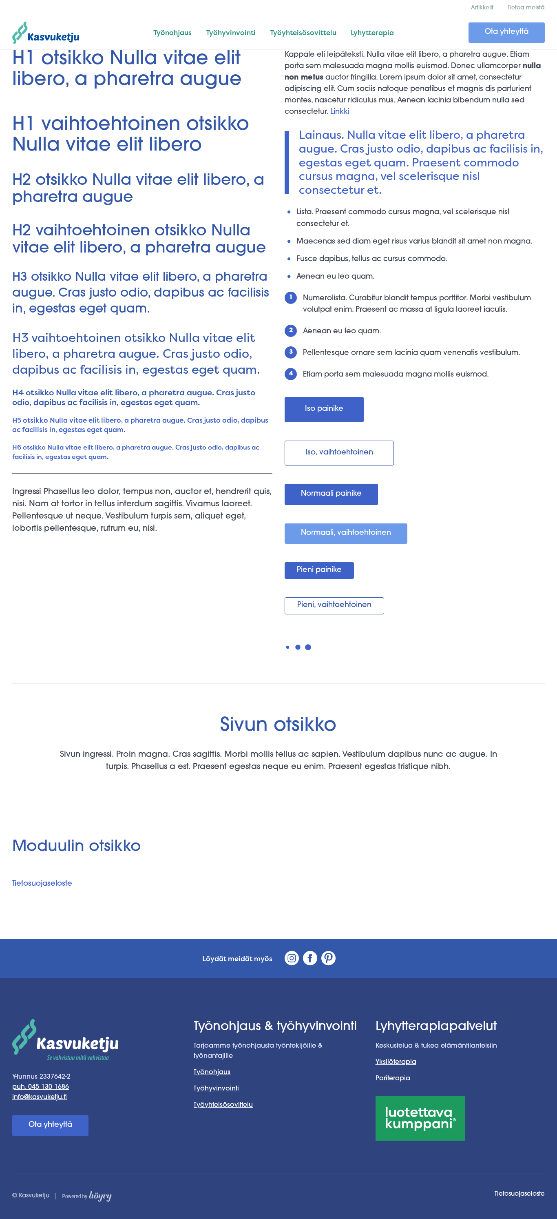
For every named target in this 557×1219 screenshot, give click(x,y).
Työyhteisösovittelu (303, 32)
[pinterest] (328, 958)
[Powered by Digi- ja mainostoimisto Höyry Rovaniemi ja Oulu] (87, 1194)
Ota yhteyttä (506, 32)
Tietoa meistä (526, 8)
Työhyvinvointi (231, 32)
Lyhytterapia (372, 32)
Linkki (339, 112)
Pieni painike (319, 570)
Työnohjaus (172, 32)
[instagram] (292, 958)
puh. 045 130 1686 (40, 1087)
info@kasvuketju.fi (39, 1097)
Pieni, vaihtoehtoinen (334, 605)
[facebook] (310, 958)
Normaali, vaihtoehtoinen (346, 533)
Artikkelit (482, 8)
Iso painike (324, 409)
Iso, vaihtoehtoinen (339, 453)
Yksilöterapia (396, 1062)
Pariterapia (393, 1078)
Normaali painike (331, 494)
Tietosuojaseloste (42, 884)
